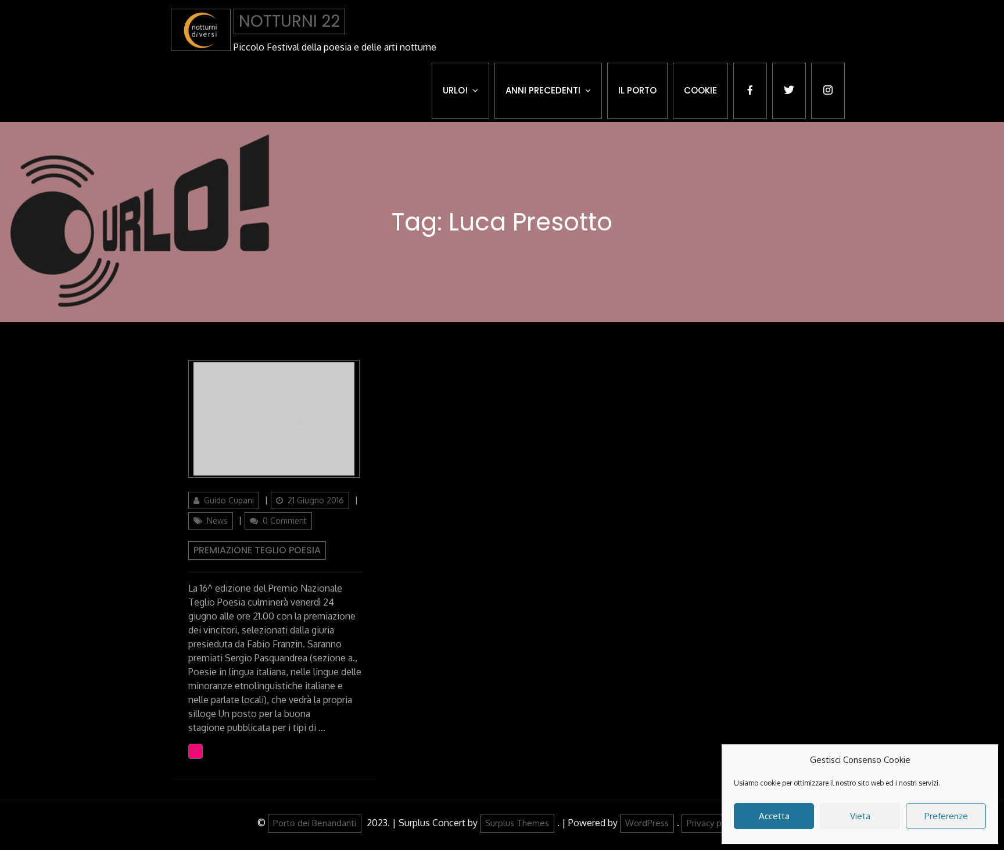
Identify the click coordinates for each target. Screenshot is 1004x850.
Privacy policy (713, 823)
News (217, 520)
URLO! (455, 90)
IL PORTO (637, 90)
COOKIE (700, 90)
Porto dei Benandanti (314, 823)
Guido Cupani (229, 500)
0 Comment (285, 520)
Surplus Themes (517, 823)
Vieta (860, 816)
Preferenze (946, 816)
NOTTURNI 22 (289, 21)
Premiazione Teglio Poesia (257, 550)
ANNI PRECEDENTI (542, 90)
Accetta (774, 816)
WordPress (647, 823)
